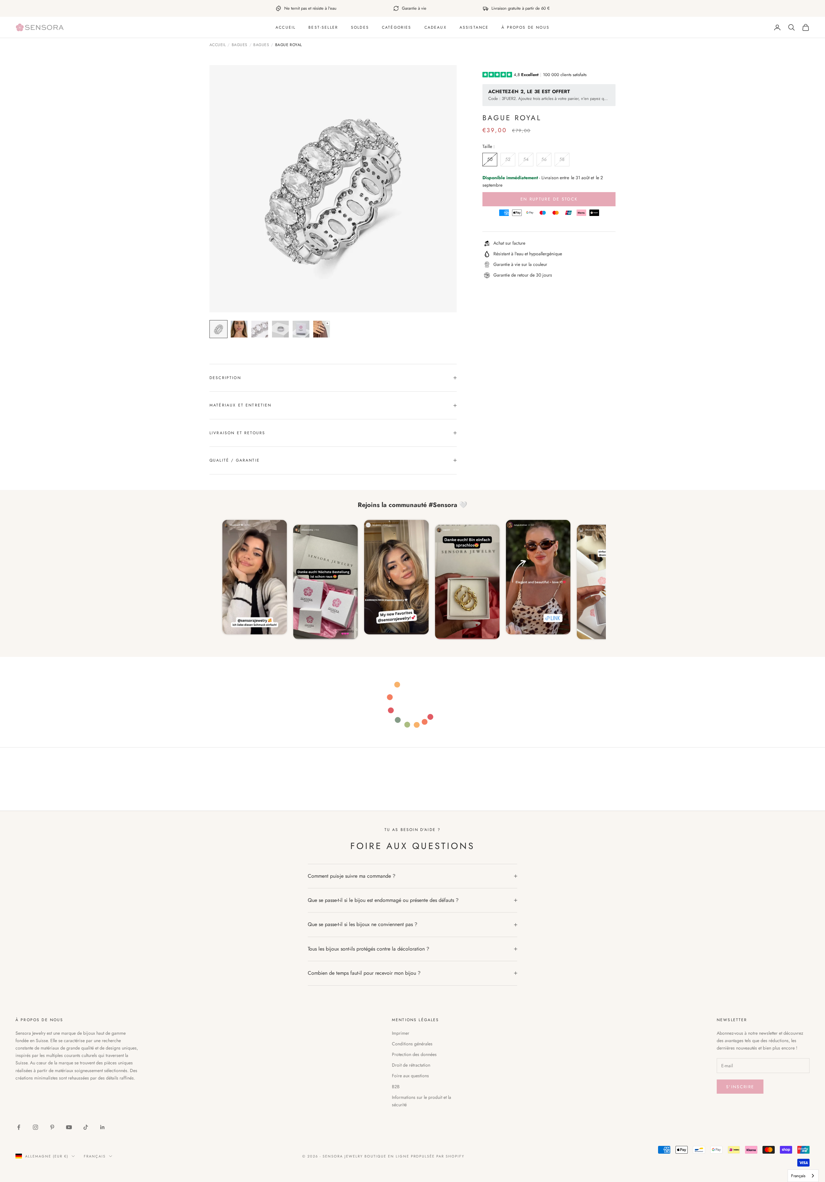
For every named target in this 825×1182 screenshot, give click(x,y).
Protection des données (414, 1054)
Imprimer (400, 1033)
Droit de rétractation (411, 1065)
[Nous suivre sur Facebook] (18, 1127)
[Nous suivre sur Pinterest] (52, 1127)
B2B (396, 1086)
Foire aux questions (410, 1075)
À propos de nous (525, 27)
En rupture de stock (549, 199)
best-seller (323, 27)
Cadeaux (435, 27)
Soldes (360, 27)
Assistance (474, 27)
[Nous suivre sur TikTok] (85, 1127)
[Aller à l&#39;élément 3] (260, 329)
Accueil (286, 27)
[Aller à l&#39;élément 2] (239, 329)
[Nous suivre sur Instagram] (35, 1127)
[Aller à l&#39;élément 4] (280, 329)
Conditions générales (412, 1043)
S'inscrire (740, 1087)
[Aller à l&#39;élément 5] (301, 329)
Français (95, 1156)
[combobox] (803, 1175)
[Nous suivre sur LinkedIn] (102, 1127)
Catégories (397, 27)
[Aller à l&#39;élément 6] (322, 329)
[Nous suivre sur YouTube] (69, 1127)
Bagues (240, 45)
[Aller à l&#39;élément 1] (218, 329)
